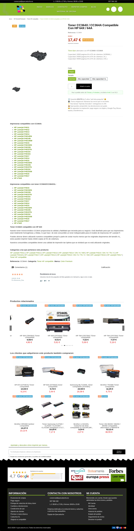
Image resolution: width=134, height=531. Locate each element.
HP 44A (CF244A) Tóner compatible (53, 336)
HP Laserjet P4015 (21, 143)
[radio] (71, 72)
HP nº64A (18, 178)
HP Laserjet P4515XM (23, 171)
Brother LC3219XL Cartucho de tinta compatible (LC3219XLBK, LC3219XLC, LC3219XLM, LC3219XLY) (81, 427)
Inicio (39, 7)
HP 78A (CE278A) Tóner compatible (81, 336)
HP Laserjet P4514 (21, 158)
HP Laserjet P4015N (22, 147)
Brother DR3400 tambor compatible (24, 425)
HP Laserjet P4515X (22, 169)
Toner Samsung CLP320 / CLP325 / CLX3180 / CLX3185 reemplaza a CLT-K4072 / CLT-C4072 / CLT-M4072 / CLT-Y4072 (53, 427)
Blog (93, 7)
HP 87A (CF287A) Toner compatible (24, 386)
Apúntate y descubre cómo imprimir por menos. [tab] (29, 445)
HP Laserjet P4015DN (23, 145)
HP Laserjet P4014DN (23, 136)
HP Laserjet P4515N (22, 165)
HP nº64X (18, 223)
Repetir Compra (79, 7)
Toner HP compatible (18, 257)
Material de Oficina (66, 11)
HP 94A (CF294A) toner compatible (52, 386)
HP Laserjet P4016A (22, 154)
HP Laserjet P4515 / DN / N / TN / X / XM (73, 255)
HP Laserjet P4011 (21, 127)
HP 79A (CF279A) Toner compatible (109, 336)
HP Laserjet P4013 (21, 132)
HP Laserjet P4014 (21, 134)
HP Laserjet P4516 (21, 174)
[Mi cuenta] (113, 9)
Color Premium (66, 261)
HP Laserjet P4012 (21, 130)
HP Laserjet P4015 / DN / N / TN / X (100, 253)
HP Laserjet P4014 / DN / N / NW (72, 253)
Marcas (50, 7)
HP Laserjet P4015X (22, 152)
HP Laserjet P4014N (22, 138)
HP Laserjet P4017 (21, 156)
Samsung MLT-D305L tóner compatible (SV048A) (81, 386)
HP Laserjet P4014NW (23, 141)
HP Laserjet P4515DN (23, 163)
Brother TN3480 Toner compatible (109, 386)
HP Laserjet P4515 (21, 161)
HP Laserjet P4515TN (23, 167)
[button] (108, 9)
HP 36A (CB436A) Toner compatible (25, 336)
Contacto (62, 7)
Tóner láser (72, 51)
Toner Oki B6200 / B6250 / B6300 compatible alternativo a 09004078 (109, 426)
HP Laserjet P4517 (21, 176)
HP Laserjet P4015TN (23, 149)
